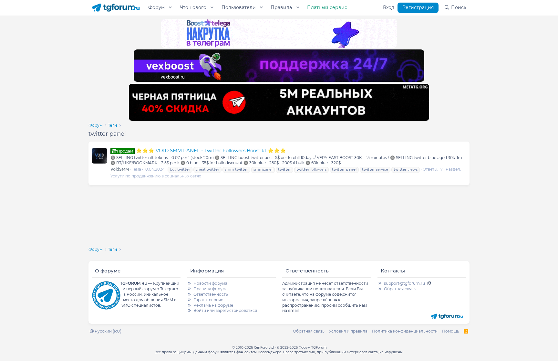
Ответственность (210, 294)
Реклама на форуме (213, 305)
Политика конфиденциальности (405, 331)
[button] (170, 8)
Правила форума (210, 288)
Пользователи (239, 7)
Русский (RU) (107, 331)
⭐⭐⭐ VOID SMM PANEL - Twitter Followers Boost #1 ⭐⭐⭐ (201, 150)
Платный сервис (327, 7)
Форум (156, 7)
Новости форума (210, 283)
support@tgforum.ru (404, 283)
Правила (281, 7)
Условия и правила (348, 331)
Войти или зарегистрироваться (225, 310)
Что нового (193, 7)
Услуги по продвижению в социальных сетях (155, 176)
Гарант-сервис (208, 299)
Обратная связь (400, 288)
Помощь (450, 331)
